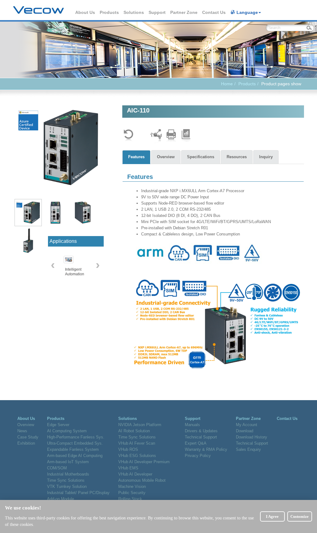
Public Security (131, 492)
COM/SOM (57, 468)
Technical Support (201, 437)
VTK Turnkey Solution (67, 486)
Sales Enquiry (248, 449)
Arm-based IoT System (68, 461)
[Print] (171, 135)
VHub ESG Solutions (137, 455)
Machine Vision (132, 486)
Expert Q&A (195, 443)
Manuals (192, 424)
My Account (246, 424)
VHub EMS (128, 468)
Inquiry (266, 156)
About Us (85, 12)
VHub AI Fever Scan (136, 443)
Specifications (200, 156)
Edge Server (58, 424)
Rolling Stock (130, 499)
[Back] (128, 135)
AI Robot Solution (134, 431)
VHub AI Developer (135, 474)
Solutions (134, 12)
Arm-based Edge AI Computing (74, 455)
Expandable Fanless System (73, 449)
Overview (166, 156)
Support (157, 12)
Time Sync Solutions (66, 480)
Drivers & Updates (201, 431)
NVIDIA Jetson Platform (139, 424)
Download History (251, 437)
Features (136, 156)
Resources (237, 156)
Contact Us (214, 12)
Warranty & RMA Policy (206, 449)
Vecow (38, 10)
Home (227, 83)
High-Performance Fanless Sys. (75, 437)
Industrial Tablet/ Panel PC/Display (78, 492)
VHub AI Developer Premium (144, 461)
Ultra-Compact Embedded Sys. (75, 443)
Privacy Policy (198, 455)
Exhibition (26, 443)
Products (109, 12)
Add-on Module (60, 499)
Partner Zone (184, 12)
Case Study (27, 437)
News (22, 431)
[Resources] (186, 135)
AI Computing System (67, 431)
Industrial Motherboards (68, 474)
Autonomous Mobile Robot (142, 480)
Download (244, 431)
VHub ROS (128, 449)
